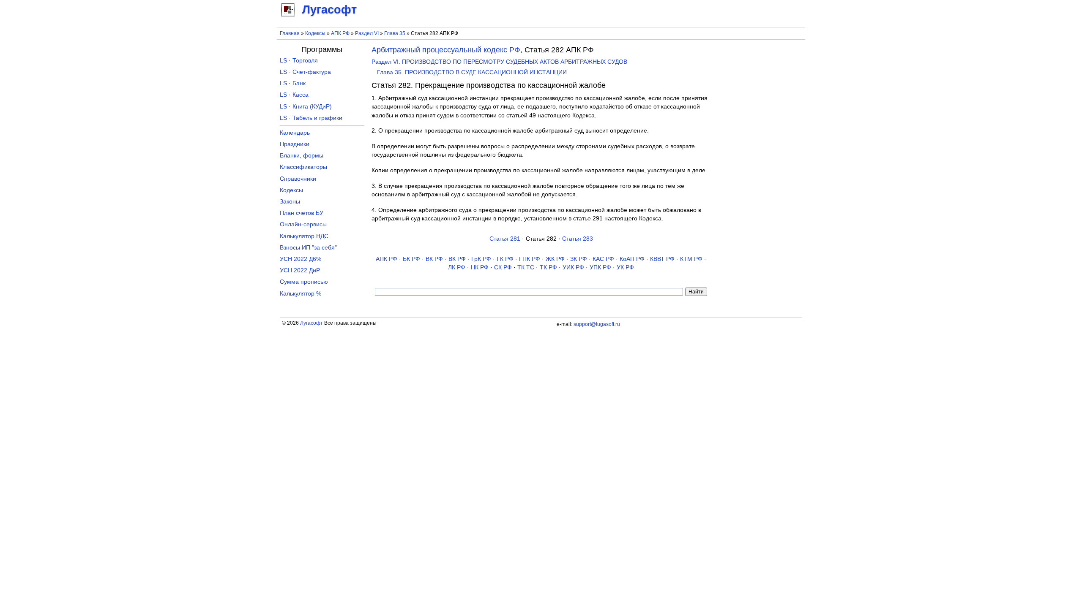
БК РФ (411, 259)
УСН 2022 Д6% (300, 259)
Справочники (298, 179)
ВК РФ (434, 259)
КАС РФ (603, 259)
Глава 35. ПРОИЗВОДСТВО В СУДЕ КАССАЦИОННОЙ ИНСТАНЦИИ (472, 72)
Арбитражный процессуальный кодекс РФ (446, 50)
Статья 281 (504, 239)
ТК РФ (548, 267)
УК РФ (625, 267)
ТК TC (525, 267)
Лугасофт (311, 323)
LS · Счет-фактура (305, 72)
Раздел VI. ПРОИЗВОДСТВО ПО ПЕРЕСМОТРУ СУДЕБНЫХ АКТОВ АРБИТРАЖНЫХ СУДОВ (499, 62)
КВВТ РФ (662, 259)
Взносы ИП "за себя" (308, 247)
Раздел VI (367, 33)
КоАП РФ (632, 259)
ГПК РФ (529, 259)
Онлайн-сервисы (303, 224)
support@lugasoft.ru (597, 324)
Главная (290, 33)
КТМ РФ (691, 259)
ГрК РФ (481, 259)
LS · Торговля (299, 60)
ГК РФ (505, 259)
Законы (290, 201)
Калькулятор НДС (304, 236)
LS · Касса (294, 95)
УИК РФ (573, 267)
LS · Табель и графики (311, 118)
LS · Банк (293, 83)
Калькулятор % (300, 293)
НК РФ (480, 267)
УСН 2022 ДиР (300, 270)
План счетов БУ (301, 213)
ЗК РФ (578, 259)
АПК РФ (340, 33)
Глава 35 (394, 33)
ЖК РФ (555, 259)
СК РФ (503, 267)
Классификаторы (303, 167)
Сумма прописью (304, 282)
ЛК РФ (456, 267)
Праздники (294, 144)
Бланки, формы (301, 155)
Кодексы (315, 33)
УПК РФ (600, 267)
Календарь (295, 133)
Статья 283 (577, 239)
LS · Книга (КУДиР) (306, 106)
